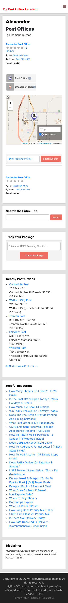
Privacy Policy (21, 597)
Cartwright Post (19, 284)
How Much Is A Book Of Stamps (29, 407)
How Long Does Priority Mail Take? (31, 510)
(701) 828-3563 (23, 59)
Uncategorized (25, 86)
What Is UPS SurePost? (23, 506)
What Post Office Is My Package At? (31, 422)
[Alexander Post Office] (34, 116)
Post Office (22, 78)
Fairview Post (17, 332)
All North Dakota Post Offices (21, 366)
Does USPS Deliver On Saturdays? (30, 442)
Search (50, 158)
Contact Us (48, 597)
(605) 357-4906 (20, 55)
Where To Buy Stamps (23, 498)
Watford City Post (20, 300)
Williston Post (17, 347)
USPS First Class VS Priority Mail (29, 514)
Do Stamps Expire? (21, 502)
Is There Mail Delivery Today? (27, 518)
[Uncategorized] (10, 87)
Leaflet (24, 143)
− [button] (10, 108)
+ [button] (10, 103)
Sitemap (35, 597)
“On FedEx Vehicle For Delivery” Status (33, 411)
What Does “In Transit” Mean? (27, 490)
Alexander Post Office (18, 44)
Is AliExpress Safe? (21, 494)
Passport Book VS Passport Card (30, 486)
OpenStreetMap (45, 143)
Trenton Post (17, 316)
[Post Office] (10, 78)
